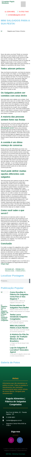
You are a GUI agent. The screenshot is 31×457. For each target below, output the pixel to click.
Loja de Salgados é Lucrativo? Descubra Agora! (19, 350)
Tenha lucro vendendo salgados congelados (19, 317)
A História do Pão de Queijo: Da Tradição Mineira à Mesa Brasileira (19, 337)
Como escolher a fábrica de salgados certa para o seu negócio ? (19, 295)
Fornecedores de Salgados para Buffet (19, 306)
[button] (23, 4)
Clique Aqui (5, 264)
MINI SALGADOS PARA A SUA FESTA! (19, 327)
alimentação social (7, 128)
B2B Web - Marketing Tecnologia (15, 454)
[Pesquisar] (29, 281)
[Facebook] (20, 440)
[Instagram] (11, 440)
